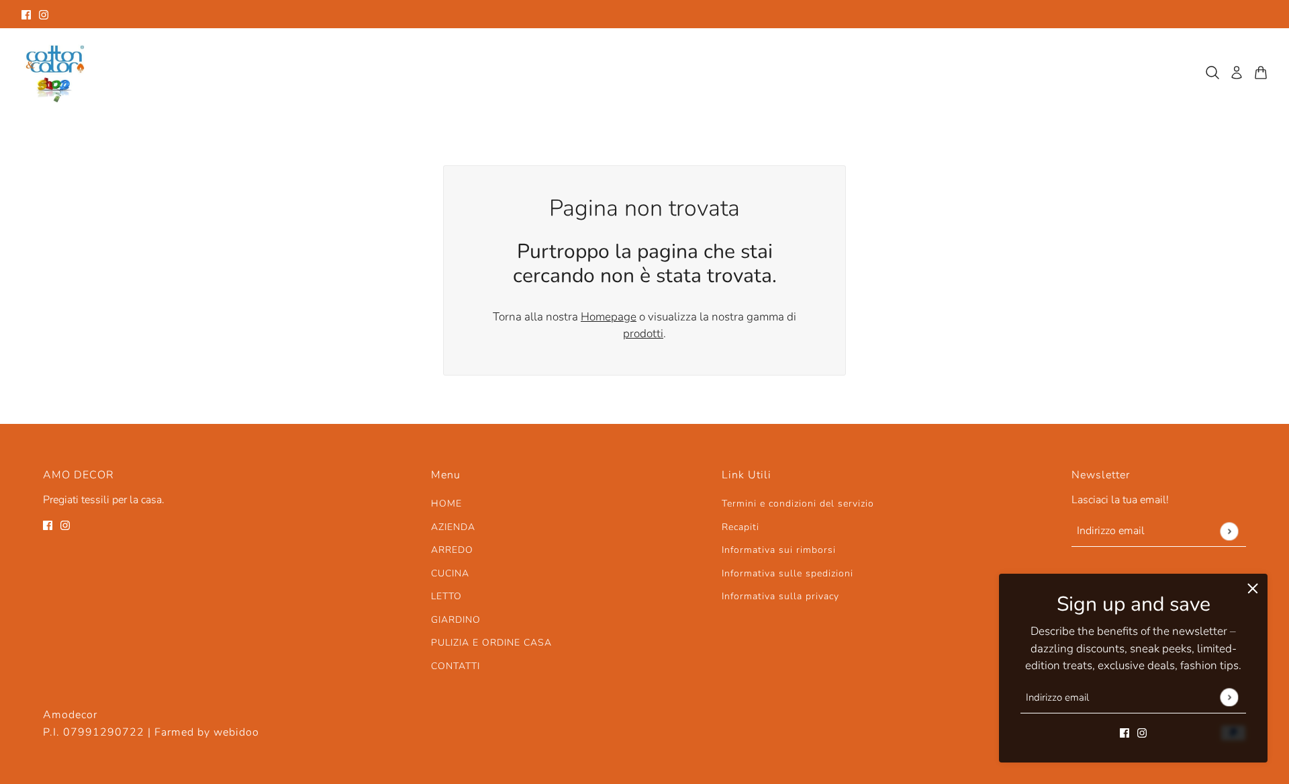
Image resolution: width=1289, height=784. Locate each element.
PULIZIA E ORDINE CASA (491, 642)
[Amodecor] (55, 72)
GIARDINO (456, 619)
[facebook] (26, 14)
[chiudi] (1252, 588)
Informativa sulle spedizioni (787, 573)
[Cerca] (1212, 72)
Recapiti (740, 527)
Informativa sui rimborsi (779, 549)
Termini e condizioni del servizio (798, 503)
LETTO (446, 596)
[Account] (1236, 72)
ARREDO (452, 549)
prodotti (643, 333)
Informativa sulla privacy (780, 596)
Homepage (608, 316)
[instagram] (44, 14)
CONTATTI (455, 666)
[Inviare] (1229, 697)
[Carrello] (1261, 72)
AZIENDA (453, 527)
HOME (446, 503)
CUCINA (450, 573)
